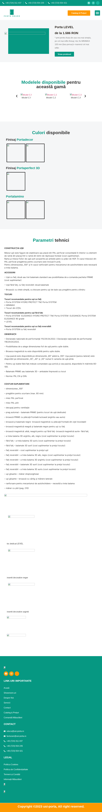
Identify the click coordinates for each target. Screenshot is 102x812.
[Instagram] (93, 3)
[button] (97, 13)
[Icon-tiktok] (98, 3)
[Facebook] (89, 3)
